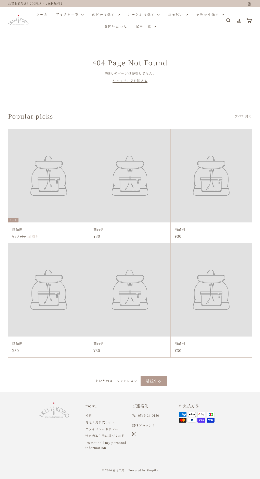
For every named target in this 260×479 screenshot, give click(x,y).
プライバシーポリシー (101, 429)
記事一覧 (144, 26)
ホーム (42, 14)
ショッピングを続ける (130, 80)
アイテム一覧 (68, 14)
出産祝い (176, 14)
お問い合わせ (116, 26)
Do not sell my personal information (105, 445)
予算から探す (208, 14)
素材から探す (104, 14)
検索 (88, 415)
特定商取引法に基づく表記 (105, 436)
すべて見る (243, 116)
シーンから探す (142, 14)
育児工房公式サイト (100, 422)
